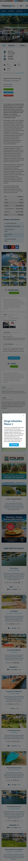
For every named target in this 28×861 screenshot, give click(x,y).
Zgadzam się (14, 444)
